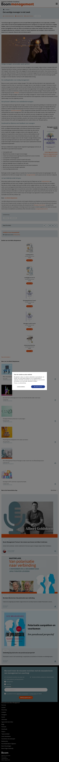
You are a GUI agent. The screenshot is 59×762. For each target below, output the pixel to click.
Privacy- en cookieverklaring (20, 382)
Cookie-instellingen (21, 386)
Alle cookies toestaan (38, 386)
